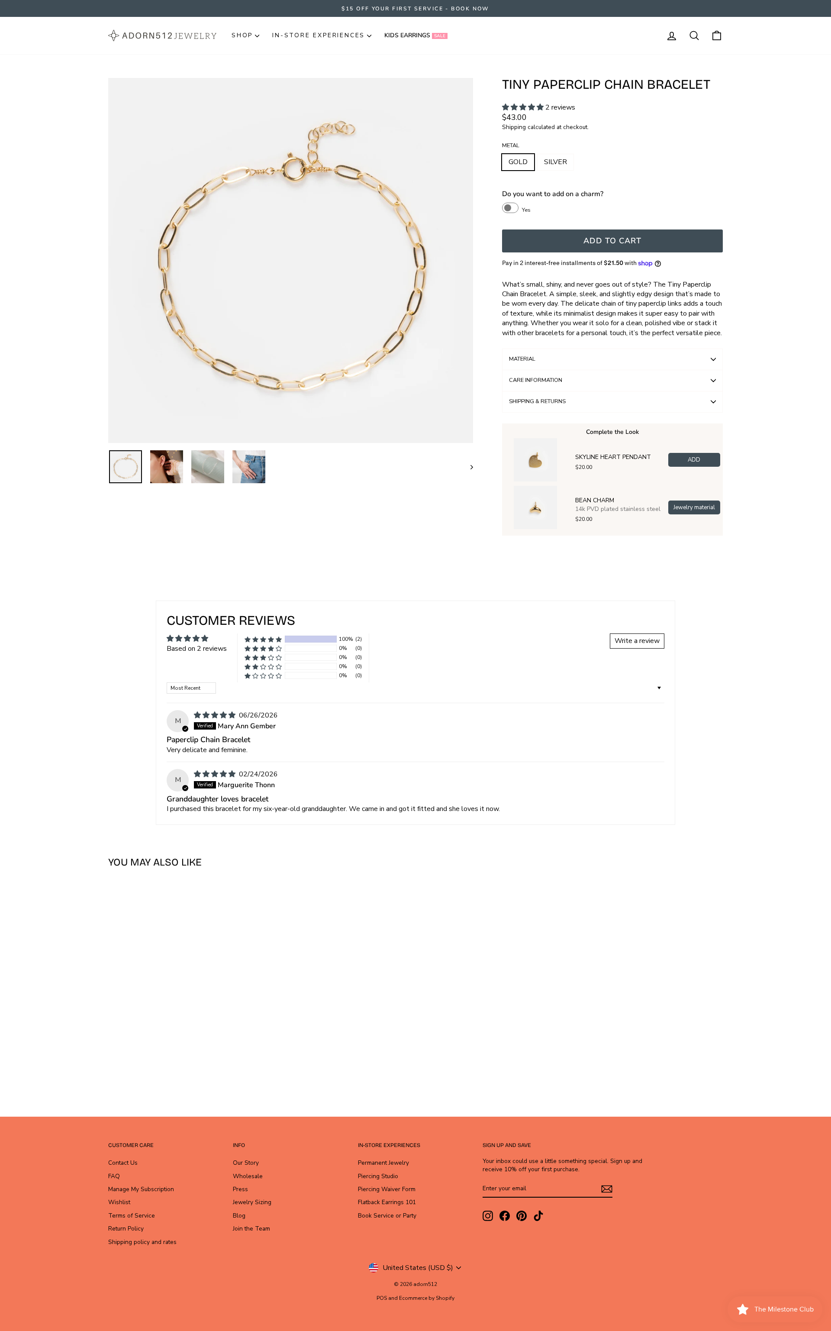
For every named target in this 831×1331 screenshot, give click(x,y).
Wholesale (248, 1176)
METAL (510, 145)
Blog (239, 1215)
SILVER (555, 162)
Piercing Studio (378, 1176)
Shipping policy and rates (142, 1242)
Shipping (514, 127)
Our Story (246, 1163)
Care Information (535, 380)
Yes (526, 210)
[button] (523, 107)
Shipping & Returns (537, 401)
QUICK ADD (181, 1025)
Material (522, 359)
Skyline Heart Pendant (613, 457)
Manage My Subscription (141, 1189)
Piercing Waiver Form (387, 1189)
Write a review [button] (637, 641)
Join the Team (251, 1228)
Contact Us (123, 1163)
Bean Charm (594, 500)
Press (240, 1189)
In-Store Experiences (318, 35)
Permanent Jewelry (383, 1163)
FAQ (114, 1176)
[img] (215, 715)
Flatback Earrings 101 (387, 1202)
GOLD (518, 162)
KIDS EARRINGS (414, 35)
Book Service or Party (387, 1215)
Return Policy (126, 1228)
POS (382, 1298)
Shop (242, 35)
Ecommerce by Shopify (426, 1298)
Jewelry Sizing (252, 1202)
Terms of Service (131, 1215)
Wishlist (119, 1202)
